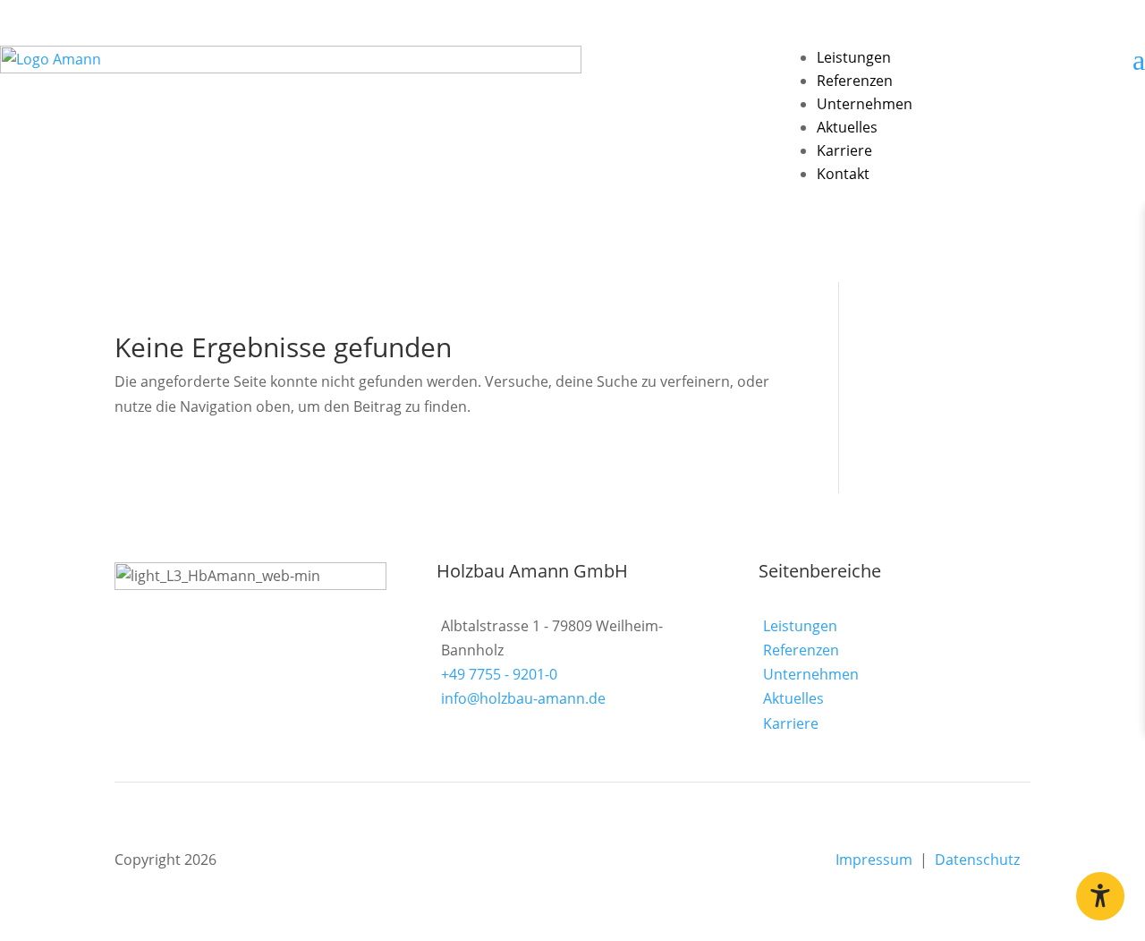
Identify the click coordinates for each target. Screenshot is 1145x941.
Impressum (875, 859)
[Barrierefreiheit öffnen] (1100, 896)
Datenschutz (982, 859)
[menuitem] (854, 57)
